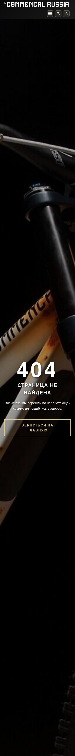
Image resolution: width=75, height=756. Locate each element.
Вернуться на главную (37, 428)
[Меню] (50, 13)
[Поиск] (58, 14)
